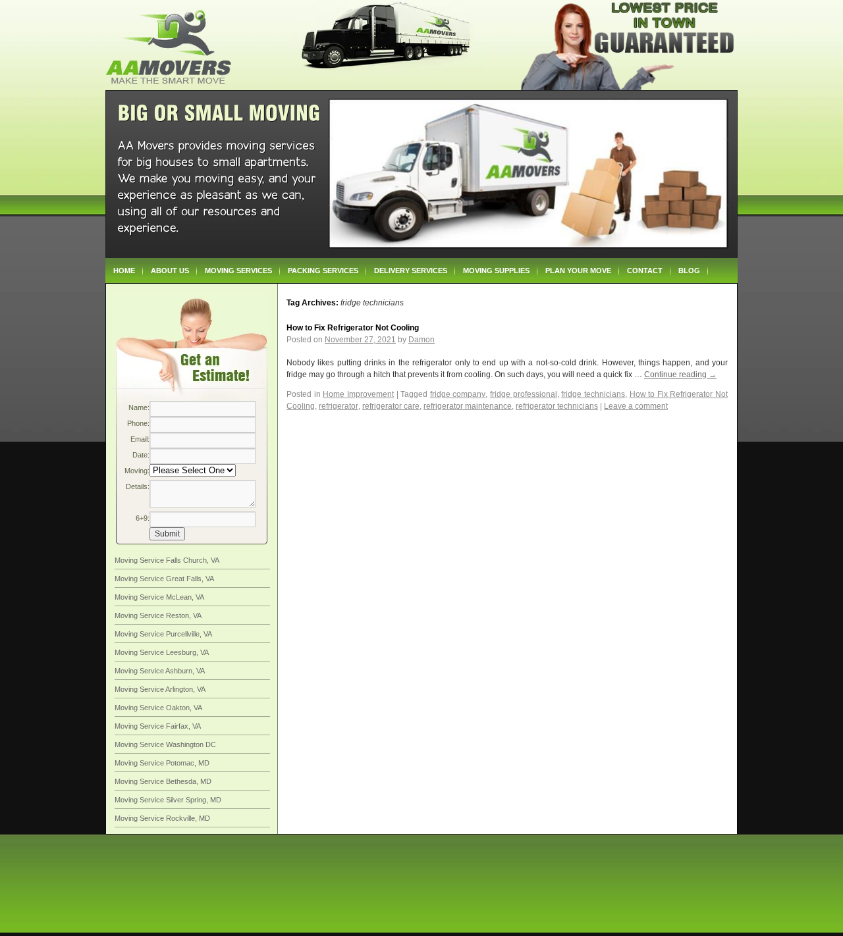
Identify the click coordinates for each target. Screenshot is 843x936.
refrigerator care (391, 406)
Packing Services (323, 270)
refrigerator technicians (557, 406)
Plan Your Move (578, 270)
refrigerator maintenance (467, 406)
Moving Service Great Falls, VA (164, 579)
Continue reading (680, 374)
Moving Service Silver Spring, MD (168, 800)
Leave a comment (636, 406)
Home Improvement (358, 394)
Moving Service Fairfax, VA (158, 726)
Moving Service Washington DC (165, 744)
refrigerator (338, 406)
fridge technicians (593, 394)
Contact (645, 270)
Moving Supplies (496, 270)
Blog (689, 270)
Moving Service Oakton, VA (158, 708)
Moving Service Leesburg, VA (162, 652)
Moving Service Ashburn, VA (160, 671)
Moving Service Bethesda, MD (163, 781)
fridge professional (523, 394)
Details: (138, 486)
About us (170, 270)
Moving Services (238, 270)
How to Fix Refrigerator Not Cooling (352, 327)
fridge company (458, 394)
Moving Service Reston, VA (158, 615)
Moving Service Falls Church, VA (167, 560)
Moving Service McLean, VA (159, 597)
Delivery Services (410, 270)
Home (124, 270)
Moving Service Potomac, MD (162, 763)
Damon (421, 339)
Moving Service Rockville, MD (162, 818)
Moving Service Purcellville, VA (163, 634)
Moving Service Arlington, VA (160, 689)
